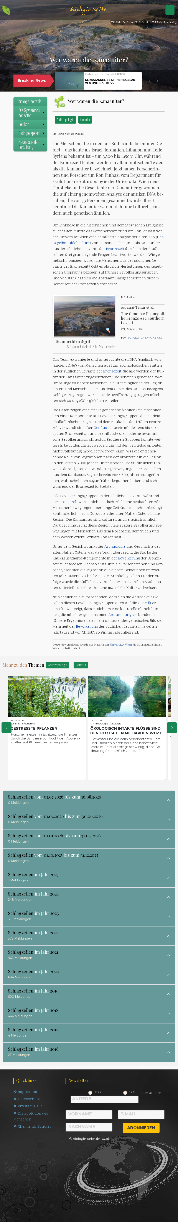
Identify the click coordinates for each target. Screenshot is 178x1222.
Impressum (27, 1092)
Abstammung (119, 615)
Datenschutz (29, 1099)
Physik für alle (30, 1106)
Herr (98, 1092)
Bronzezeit (115, 249)
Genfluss (101, 428)
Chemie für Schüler (34, 1126)
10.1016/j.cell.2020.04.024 (145, 339)
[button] (149, 81)
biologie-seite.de (29, 101)
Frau (133, 1092)
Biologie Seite (87, 10)
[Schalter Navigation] (170, 10)
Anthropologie (65, 119)
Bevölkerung (129, 558)
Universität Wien (121, 645)
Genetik (85, 119)
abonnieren (141, 1127)
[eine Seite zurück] (7, 727)
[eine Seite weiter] (172, 727)
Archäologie (114, 546)
